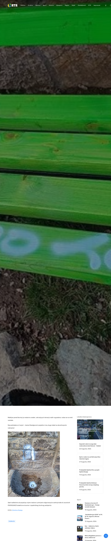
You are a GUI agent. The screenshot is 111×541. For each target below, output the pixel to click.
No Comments (96, 213)
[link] (17, 510)
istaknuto (12, 521)
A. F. (11, 225)
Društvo (32, 225)
